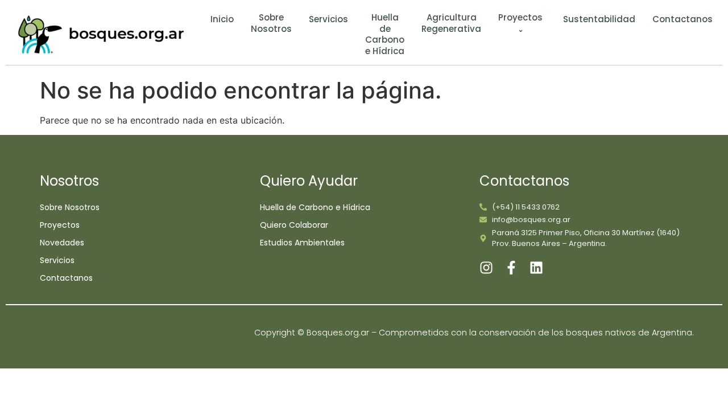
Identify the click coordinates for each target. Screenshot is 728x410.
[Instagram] (486, 267)
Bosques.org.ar (339, 332)
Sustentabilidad (599, 19)
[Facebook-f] (511, 267)
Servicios (328, 19)
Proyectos (520, 17)
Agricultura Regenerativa (451, 23)
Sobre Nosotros (271, 23)
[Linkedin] (536, 267)
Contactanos (682, 19)
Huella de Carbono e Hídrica (384, 34)
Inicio (222, 19)
